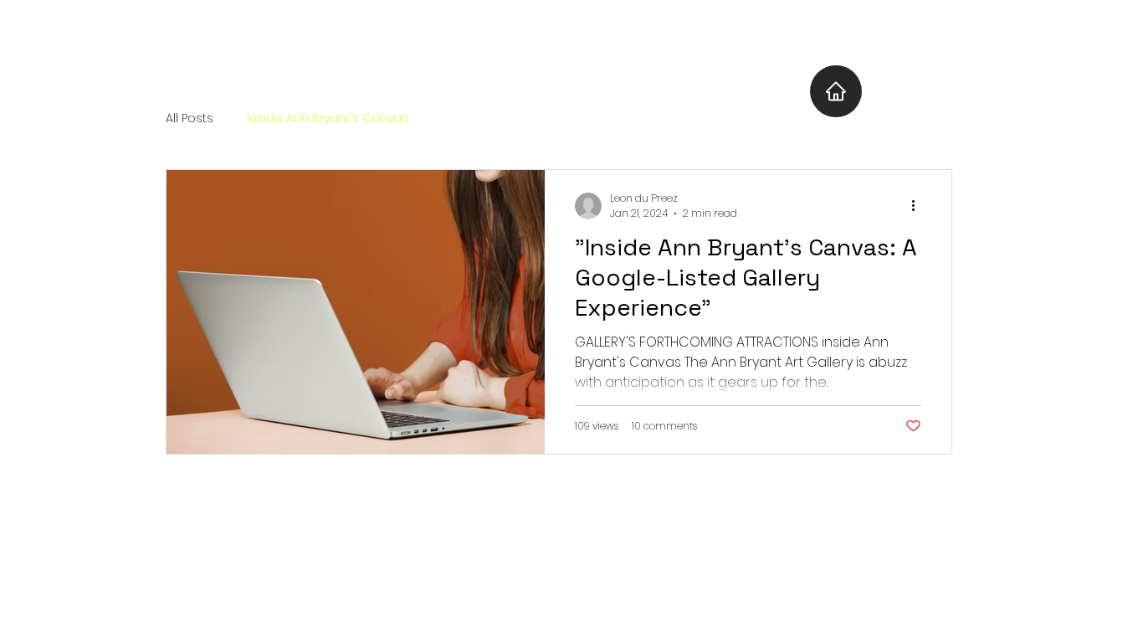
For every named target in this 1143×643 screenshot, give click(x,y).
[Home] (836, 91)
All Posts (189, 118)
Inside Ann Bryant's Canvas (327, 118)
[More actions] (919, 206)
